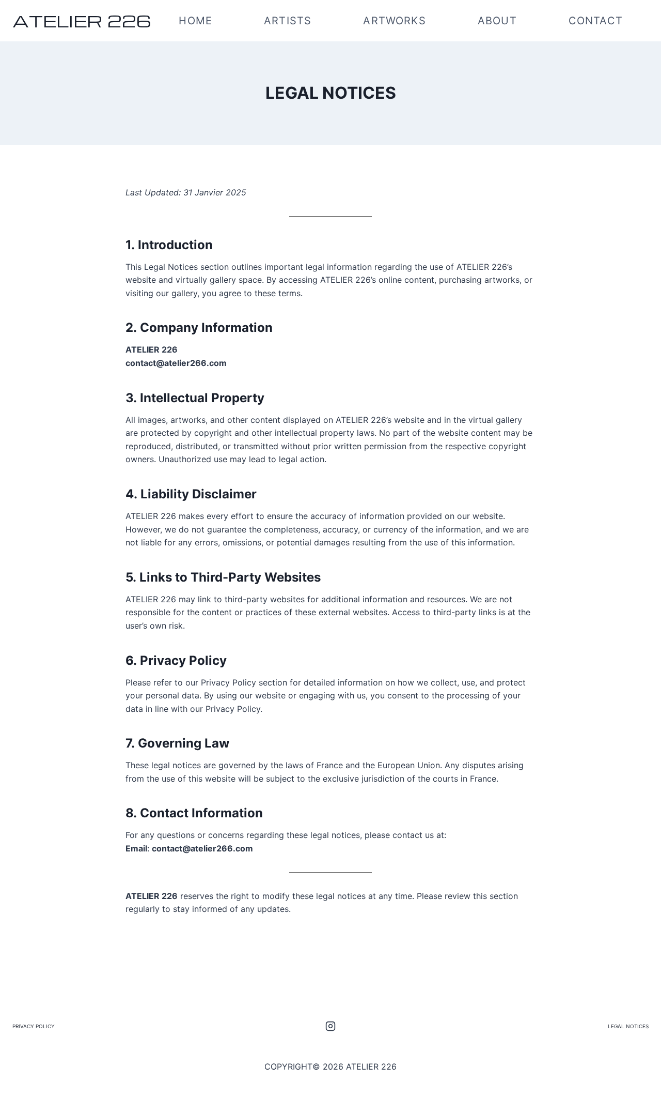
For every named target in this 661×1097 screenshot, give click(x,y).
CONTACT (596, 20)
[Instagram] (330, 1026)
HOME (195, 20)
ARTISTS (287, 20)
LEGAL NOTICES (628, 1026)
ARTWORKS (394, 20)
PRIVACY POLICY (33, 1026)
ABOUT (497, 20)
